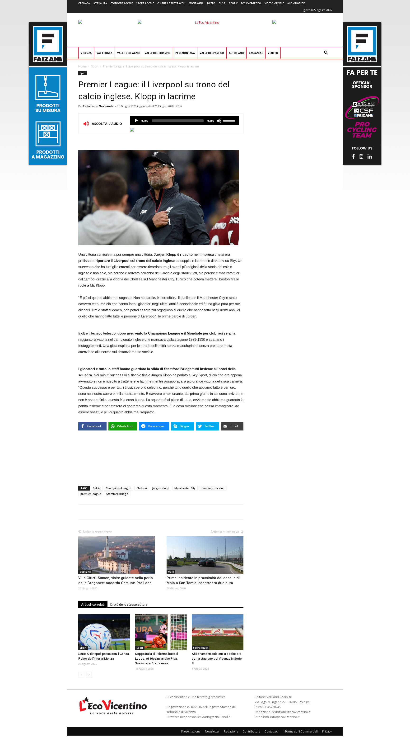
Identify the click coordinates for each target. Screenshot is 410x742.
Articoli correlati (93, 604)
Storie (233, 3)
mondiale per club (212, 488)
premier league (90, 494)
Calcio (97, 488)
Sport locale (145, 3)
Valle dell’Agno (128, 53)
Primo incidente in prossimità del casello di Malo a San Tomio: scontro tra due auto (203, 580)
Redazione (231, 731)
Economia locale (122, 3)
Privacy (327, 731)
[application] (184, 120)
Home (82, 66)
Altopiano (236, 53)
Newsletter (212, 731)
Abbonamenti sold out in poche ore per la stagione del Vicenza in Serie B (217, 658)
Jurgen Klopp (160, 488)
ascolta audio (136, 120)
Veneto (273, 53)
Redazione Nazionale (98, 106)
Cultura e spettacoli (171, 3)
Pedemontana (185, 53)
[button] (326, 53)
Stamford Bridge (117, 494)
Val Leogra (104, 53)
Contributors (251, 731)
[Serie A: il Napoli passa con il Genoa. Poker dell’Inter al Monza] (104, 632)
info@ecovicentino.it (284, 717)
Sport (94, 66)
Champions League (118, 488)
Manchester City (185, 488)
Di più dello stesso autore (129, 604)
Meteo (211, 3)
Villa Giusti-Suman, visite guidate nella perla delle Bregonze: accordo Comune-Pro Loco (115, 580)
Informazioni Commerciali (300, 731)
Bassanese (256, 53)
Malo (171, 571)
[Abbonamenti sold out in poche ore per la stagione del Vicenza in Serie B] (217, 632)
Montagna (196, 3)
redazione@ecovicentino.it (291, 712)
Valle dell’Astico (212, 53)
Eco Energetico (251, 3)
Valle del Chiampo (157, 53)
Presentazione (190, 731)
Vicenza (86, 53)
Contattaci (271, 731)
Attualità (100, 3)
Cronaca (84, 3)
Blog (222, 3)
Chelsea (141, 488)
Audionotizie (296, 3)
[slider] (229, 120)
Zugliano (85, 571)
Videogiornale (274, 3)
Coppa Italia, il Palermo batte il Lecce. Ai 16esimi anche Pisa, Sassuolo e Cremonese (156, 658)
